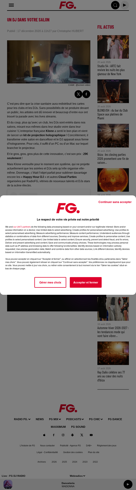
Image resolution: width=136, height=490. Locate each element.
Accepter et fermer (85, 282)
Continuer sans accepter (115, 202)
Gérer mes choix (50, 282)
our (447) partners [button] (22, 226)
